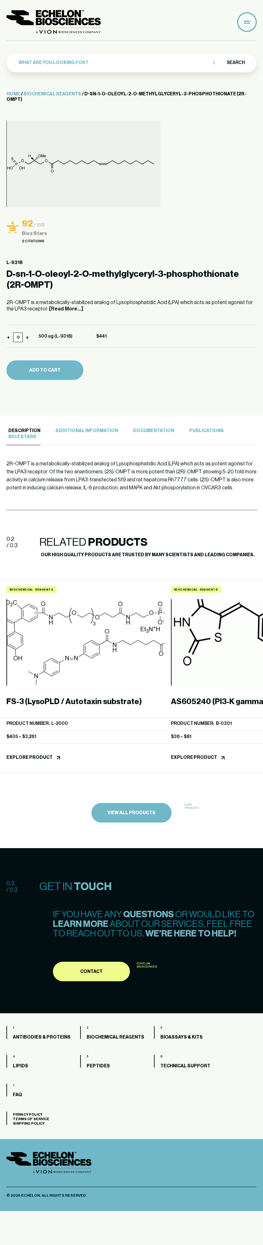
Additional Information (86, 431)
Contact (91, 971)
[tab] (23, 431)
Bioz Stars (22, 437)
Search (235, 62)
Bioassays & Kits (181, 1037)
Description (24, 431)
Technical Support (185, 1066)
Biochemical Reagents (52, 94)
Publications (206, 431)
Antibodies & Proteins (42, 1037)
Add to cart (45, 370)
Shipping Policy (29, 1123)
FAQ (17, 1095)
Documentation (153, 431)
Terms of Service (31, 1119)
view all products (131, 813)
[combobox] (115, 63)
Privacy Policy (27, 1114)
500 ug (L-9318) (55, 336)
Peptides (98, 1066)
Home (13, 94)
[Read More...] (66, 308)
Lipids (20, 1066)
